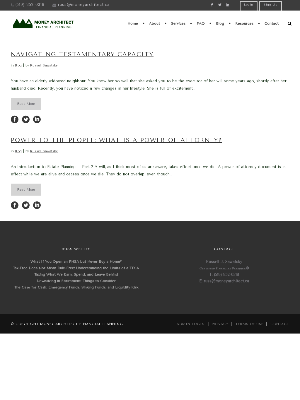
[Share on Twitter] (26, 119)
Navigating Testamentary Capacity (82, 54)
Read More (26, 104)
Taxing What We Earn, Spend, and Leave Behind (76, 274)
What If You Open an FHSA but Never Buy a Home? (76, 261)
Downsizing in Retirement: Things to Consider (76, 281)
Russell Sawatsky (44, 65)
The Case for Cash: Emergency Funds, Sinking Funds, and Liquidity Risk (76, 287)
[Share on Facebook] (14, 119)
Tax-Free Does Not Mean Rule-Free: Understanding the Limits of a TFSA (76, 268)
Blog (18, 65)
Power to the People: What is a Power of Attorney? (116, 140)
